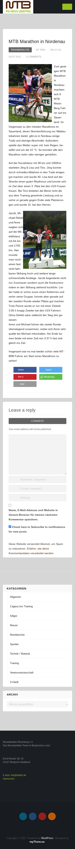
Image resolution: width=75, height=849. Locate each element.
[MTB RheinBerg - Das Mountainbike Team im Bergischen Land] (18, 6)
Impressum (8, 778)
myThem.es (37, 841)
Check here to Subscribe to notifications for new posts (37, 529)
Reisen (14, 625)
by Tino (40, 49)
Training (14, 663)
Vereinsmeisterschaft (21, 672)
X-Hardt (14, 682)
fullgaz (13, 615)
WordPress (47, 838)
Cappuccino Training (21, 606)
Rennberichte (20, 49)
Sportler (14, 644)
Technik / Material (20, 653)
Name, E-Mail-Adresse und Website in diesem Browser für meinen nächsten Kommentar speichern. (33, 515)
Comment (37, 421)
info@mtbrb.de (18, 775)
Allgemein (15, 596)
